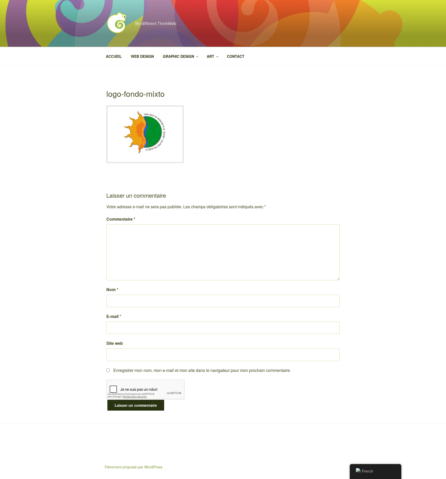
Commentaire (120, 219)
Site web (114, 343)
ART (210, 56)
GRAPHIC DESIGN (178, 56)
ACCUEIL (114, 56)
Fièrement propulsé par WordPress (133, 466)
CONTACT (235, 56)
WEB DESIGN (142, 56)
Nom (112, 289)
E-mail (113, 316)
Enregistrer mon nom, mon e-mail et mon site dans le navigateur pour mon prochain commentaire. (202, 370)
